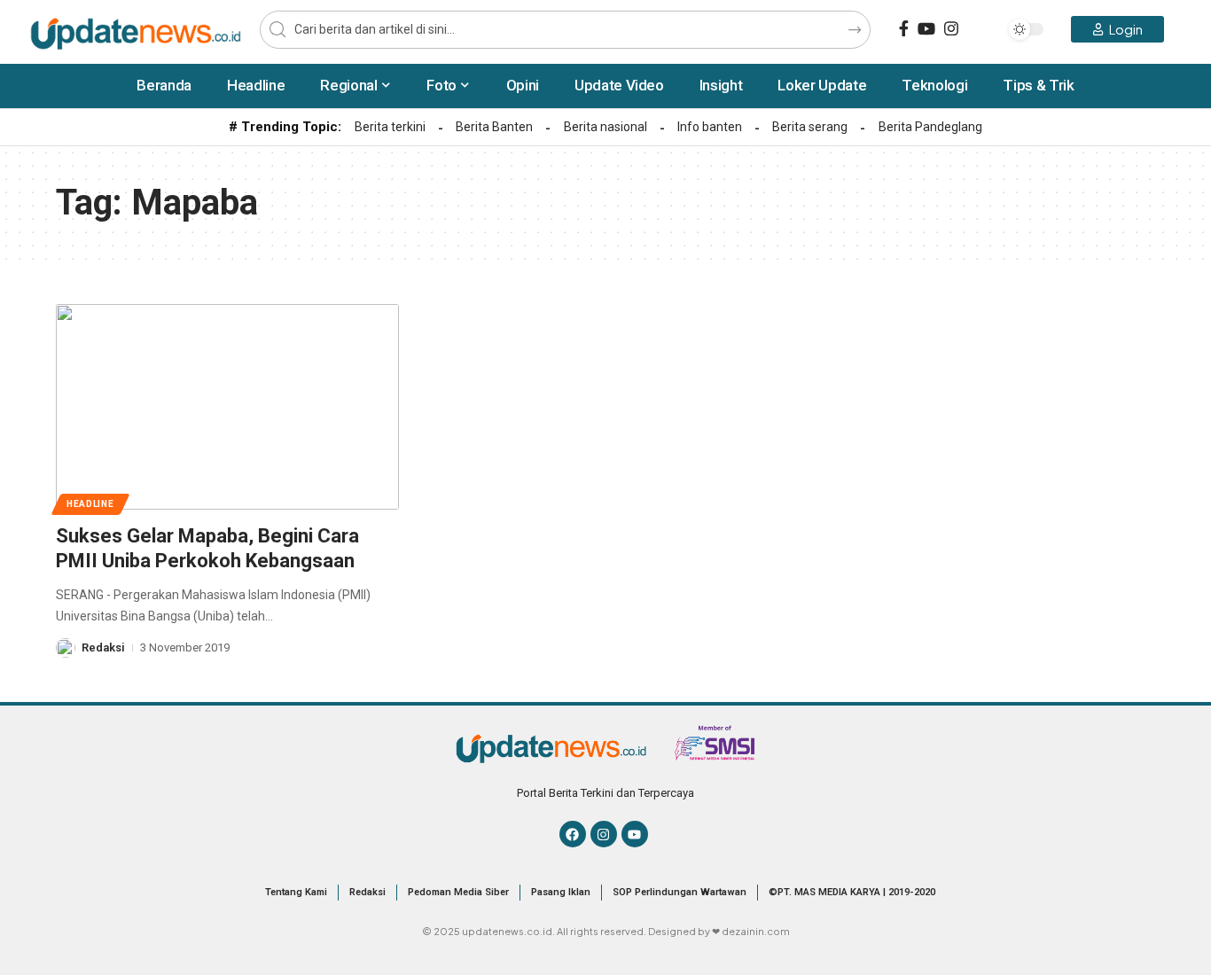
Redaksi (103, 647)
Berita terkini (390, 127)
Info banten (709, 127)
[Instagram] (951, 29)
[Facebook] (904, 29)
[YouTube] (926, 29)
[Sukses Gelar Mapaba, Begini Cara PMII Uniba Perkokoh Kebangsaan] (227, 407)
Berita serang (810, 127)
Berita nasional (605, 127)
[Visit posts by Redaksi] (65, 648)
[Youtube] (634, 834)
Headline (90, 504)
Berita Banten (494, 127)
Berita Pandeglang (930, 127)
